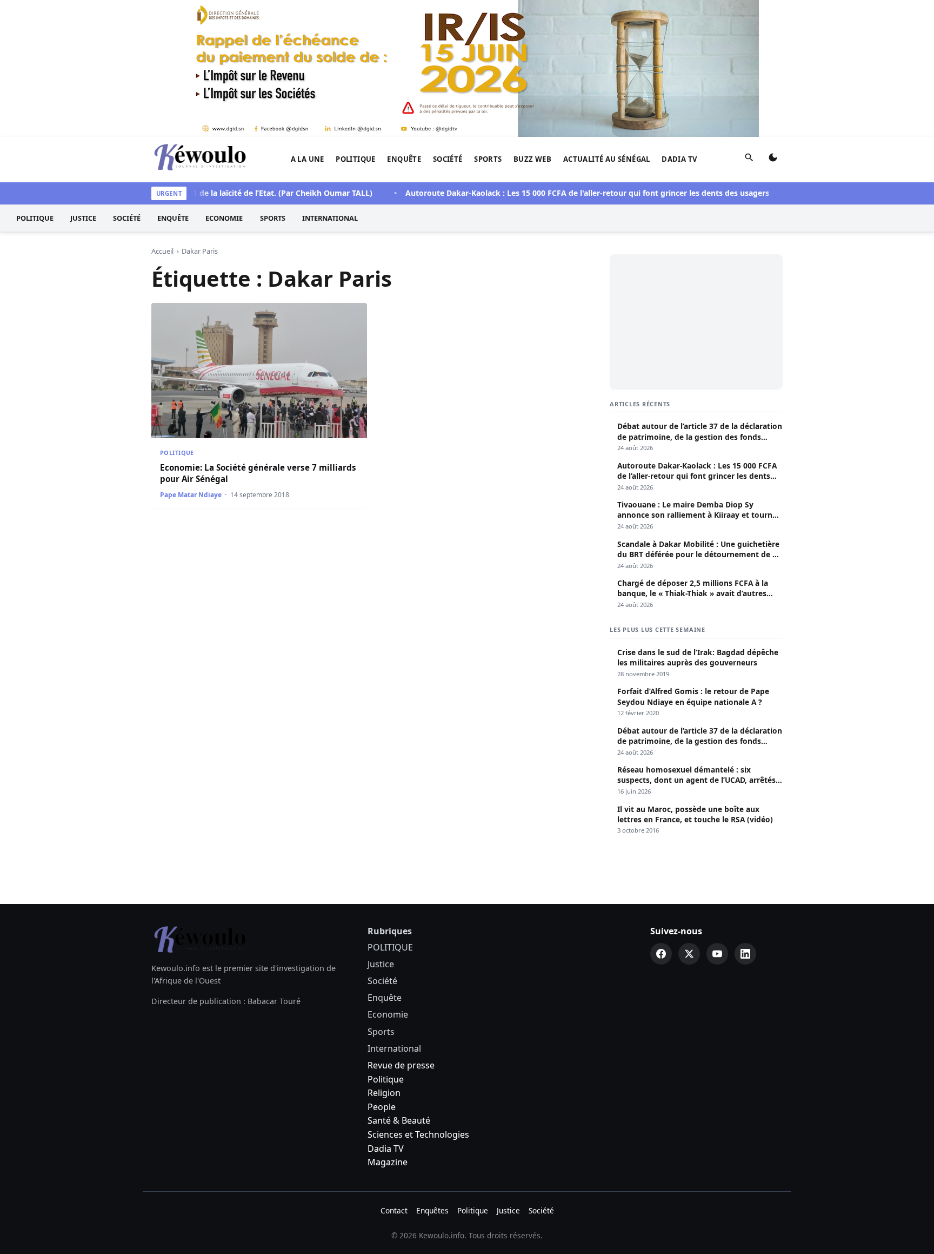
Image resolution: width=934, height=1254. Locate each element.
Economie (224, 218)
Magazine (388, 1162)
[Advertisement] (696, 322)
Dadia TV (679, 159)
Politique (386, 1079)
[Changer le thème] (773, 159)
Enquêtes (432, 1210)
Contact (394, 1210)
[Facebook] (661, 954)
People (382, 1107)
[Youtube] (717, 954)
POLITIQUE (356, 159)
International (330, 218)
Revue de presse (401, 1065)
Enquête (404, 159)
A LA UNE (307, 159)
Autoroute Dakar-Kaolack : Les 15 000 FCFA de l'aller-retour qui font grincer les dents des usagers (565, 193)
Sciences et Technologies (418, 1134)
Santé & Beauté (399, 1120)
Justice (83, 218)
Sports (488, 159)
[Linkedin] (745, 954)
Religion (384, 1093)
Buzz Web (532, 159)
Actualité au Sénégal (606, 159)
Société (448, 159)
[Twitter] (689, 954)
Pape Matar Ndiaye (191, 494)
